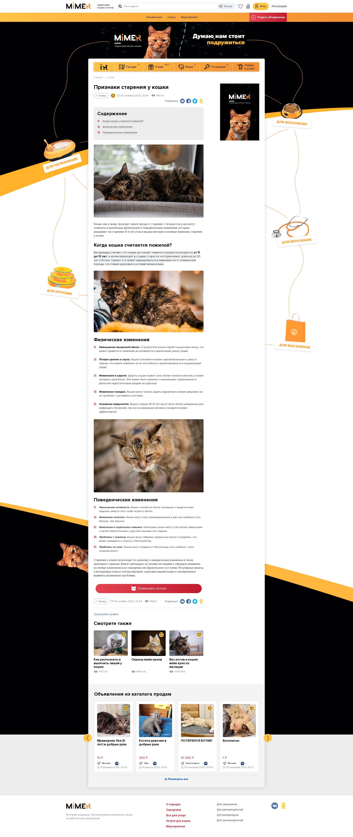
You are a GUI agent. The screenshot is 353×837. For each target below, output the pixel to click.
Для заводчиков (227, 804)
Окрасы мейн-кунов (146, 659)
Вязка (190, 65)
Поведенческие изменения (120, 132)
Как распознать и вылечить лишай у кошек (108, 663)
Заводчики (173, 809)
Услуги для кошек (178, 820)
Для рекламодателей (230, 809)
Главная (98, 77)
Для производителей (230, 820)
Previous (87, 738)
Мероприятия (189, 17)
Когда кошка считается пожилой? (123, 121)
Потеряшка (219, 65)
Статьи (171, 17)
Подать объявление (271, 17)
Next (268, 738)
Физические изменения (117, 126)
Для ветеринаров (227, 814)
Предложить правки (106, 614)
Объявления (154, 17)
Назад (102, 95)
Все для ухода (176, 815)
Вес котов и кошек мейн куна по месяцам (183, 663)
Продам (132, 65)
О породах (173, 804)
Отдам (162, 65)
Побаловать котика (152, 588)
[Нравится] (113, 95)
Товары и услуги (249, 67)
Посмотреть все (178, 779)
